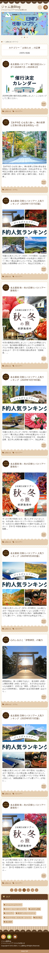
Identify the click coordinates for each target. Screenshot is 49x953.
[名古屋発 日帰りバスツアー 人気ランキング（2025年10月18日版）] (24, 428)
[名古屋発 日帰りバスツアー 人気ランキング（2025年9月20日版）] (24, 604)
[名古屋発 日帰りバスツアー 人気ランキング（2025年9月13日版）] (24, 767)
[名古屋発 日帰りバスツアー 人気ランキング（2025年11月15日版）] (24, 252)
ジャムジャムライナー (14, 905)
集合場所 (9, 922)
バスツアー (18, 111)
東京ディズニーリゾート (26, 913)
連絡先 (15, 936)
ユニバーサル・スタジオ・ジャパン (18, 917)
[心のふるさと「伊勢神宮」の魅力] (24, 677)
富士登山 (38, 917)
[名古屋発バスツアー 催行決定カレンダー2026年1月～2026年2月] (24, 92)
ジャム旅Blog (6, 941)
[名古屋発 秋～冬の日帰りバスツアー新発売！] (24, 339)
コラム (15, 189)
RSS (3, 936)
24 (32, 890)
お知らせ (8, 111)
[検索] (40, 7)
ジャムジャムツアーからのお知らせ (13, 943)
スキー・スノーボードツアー (16, 909)
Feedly (9, 936)
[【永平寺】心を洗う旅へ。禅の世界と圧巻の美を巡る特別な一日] (24, 163)
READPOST (44, 104)
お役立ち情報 (35, 909)
